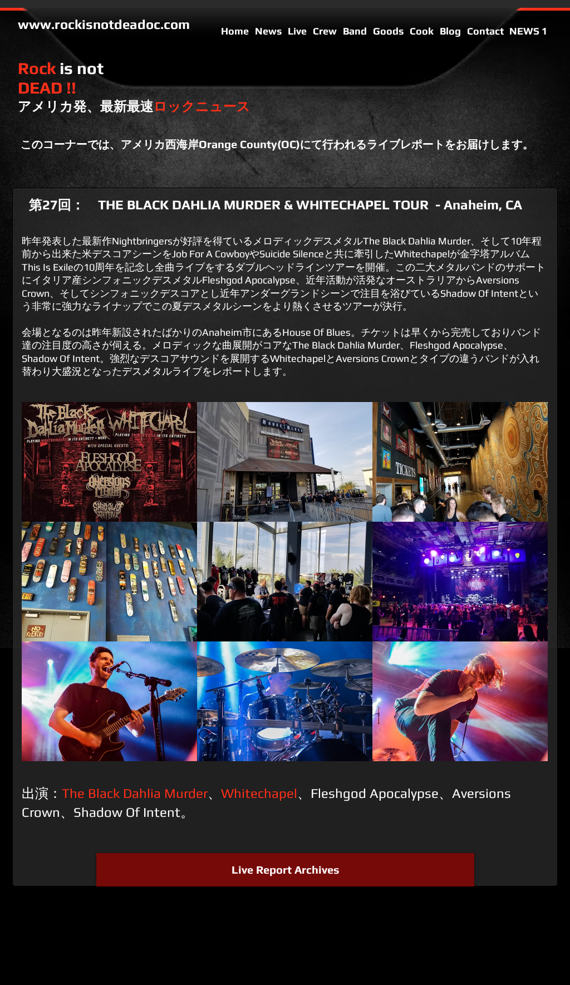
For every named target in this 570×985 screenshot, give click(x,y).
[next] (524, 592)
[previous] (45, 592)
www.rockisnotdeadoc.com (104, 24)
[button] (109, 462)
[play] (525, 752)
